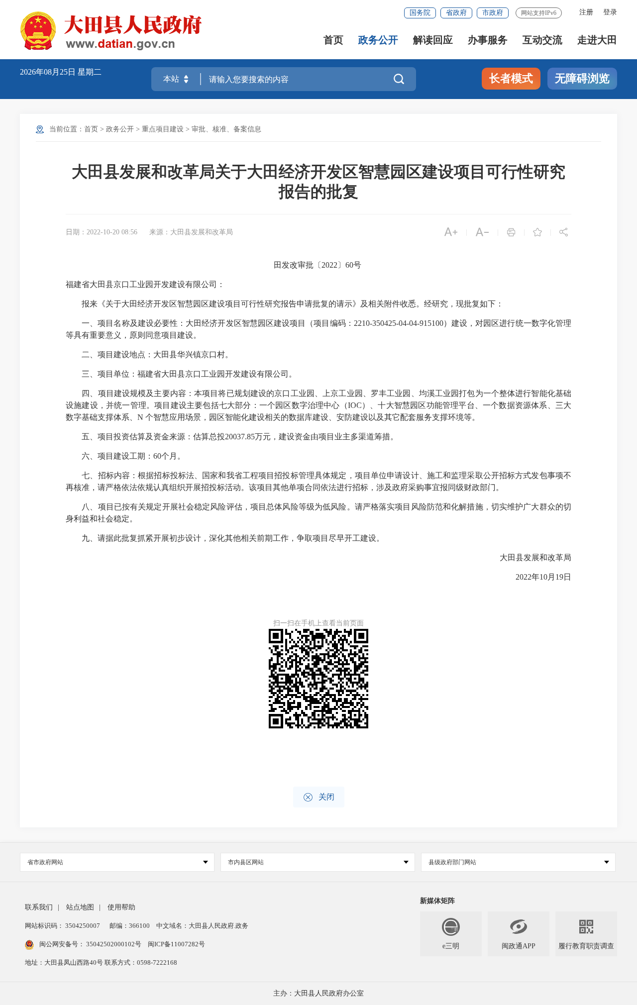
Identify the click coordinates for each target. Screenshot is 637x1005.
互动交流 (542, 40)
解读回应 (433, 40)
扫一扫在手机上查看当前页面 (318, 623)
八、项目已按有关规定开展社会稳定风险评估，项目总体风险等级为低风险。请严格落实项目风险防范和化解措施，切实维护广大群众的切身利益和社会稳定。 (318, 512)
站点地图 (80, 907)
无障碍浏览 (582, 78)
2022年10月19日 (535, 577)
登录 (610, 12)
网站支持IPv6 (538, 12)
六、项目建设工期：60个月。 (125, 456)
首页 (333, 40)
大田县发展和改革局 (527, 557)
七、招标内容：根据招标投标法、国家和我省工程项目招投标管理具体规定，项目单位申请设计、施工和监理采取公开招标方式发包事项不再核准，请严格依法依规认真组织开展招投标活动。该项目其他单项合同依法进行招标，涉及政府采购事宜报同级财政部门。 (318, 481)
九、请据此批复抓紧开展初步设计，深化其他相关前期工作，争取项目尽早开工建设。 (225, 538)
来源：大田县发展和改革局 (191, 232)
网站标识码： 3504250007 (62, 925)
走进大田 (597, 40)
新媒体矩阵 (437, 900)
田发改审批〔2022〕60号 (318, 265)
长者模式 (511, 78)
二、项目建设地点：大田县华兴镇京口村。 (149, 354)
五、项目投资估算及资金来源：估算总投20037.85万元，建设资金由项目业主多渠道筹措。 (232, 436)
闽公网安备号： (90, 944)
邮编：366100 (128, 925)
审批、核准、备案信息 (226, 129)
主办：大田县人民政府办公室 (318, 993)
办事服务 (488, 40)
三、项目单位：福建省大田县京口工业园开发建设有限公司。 (181, 374)
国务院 (420, 12)
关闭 (318, 797)
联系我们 (39, 907)
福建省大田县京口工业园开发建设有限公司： (145, 284)
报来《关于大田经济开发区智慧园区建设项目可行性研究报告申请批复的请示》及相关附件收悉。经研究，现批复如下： (285, 304)
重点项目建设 (163, 129)
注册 (586, 12)
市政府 (492, 12)
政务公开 (378, 40)
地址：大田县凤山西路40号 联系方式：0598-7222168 (101, 962)
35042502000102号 (114, 944)
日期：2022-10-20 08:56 (101, 232)
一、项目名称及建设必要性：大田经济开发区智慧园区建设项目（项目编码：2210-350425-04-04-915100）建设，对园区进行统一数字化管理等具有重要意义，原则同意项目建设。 (318, 329)
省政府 (456, 12)
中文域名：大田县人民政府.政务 (202, 925)
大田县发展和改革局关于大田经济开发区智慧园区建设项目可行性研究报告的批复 (318, 182)
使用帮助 (121, 907)
